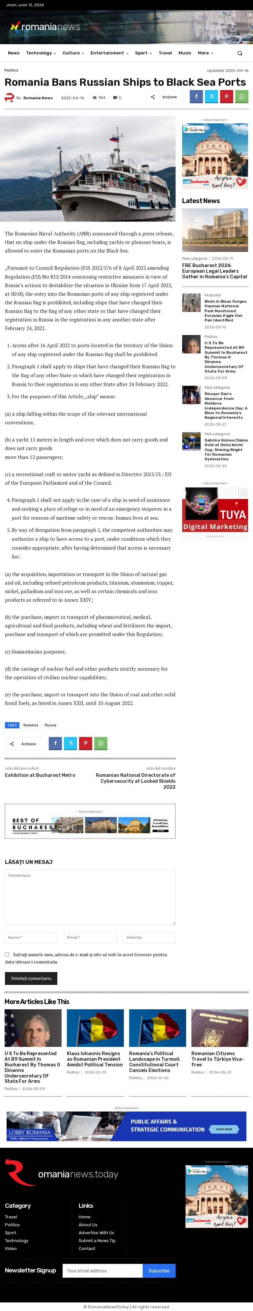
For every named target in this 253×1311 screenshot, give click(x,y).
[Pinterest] (226, 96)
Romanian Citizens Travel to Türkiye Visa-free (217, 1059)
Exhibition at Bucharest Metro (40, 775)
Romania (30, 725)
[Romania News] (10, 98)
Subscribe (159, 1271)
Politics (11, 70)
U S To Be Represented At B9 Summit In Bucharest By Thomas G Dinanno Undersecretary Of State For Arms (226, 357)
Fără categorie (195, 258)
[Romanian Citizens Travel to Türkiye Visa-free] (219, 1028)
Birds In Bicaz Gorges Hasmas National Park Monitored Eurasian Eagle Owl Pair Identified (226, 311)
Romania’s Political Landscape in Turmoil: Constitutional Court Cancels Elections (154, 1062)
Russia (50, 725)
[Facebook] (196, 96)
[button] (240, 53)
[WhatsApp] (241, 96)
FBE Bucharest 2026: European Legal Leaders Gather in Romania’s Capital (214, 271)
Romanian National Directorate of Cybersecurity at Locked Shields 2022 (136, 781)
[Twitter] (211, 96)
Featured (213, 295)
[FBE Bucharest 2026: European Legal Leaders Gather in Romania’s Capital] (215, 230)
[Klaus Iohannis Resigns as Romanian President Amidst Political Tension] (95, 1028)
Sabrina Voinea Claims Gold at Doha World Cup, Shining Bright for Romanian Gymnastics (226, 450)
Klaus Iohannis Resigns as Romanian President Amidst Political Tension (95, 1059)
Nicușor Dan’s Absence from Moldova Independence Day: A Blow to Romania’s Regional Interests (226, 405)
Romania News (38, 98)
